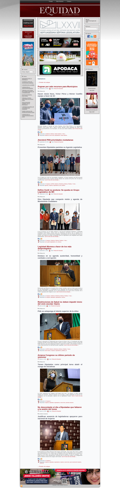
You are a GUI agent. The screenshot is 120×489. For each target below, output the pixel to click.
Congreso (48, 184)
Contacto (69, 1)
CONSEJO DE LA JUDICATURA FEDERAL (27, 88)
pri (66, 350)
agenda (46, 185)
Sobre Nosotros (59, 1)
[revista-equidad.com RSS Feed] (21, 486)
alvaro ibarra (47, 350)
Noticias (52, 133)
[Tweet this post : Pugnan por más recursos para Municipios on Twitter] (40, 132)
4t (45, 297)
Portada (51, 1)
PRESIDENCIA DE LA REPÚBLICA (27, 79)
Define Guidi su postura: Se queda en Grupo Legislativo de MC (58, 191)
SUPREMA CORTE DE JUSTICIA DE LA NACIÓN (27, 82)
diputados (53, 297)
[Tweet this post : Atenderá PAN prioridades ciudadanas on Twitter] (40, 182)
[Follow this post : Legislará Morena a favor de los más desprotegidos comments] (41, 294)
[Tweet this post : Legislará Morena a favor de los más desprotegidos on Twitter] (40, 294)
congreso (51, 185)
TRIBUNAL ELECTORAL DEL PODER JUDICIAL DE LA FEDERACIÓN (28, 91)
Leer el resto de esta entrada (52, 180)
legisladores (57, 135)
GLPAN (52, 184)
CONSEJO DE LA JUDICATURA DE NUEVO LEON (28, 115)
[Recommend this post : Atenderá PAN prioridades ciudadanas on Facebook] (38, 182)
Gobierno (48, 133)
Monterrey (61, 184)
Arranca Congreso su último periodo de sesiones (56, 356)
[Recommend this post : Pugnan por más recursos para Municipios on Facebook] (38, 132)
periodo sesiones (69, 402)
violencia (42, 463)
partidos (63, 185)
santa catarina (64, 135)
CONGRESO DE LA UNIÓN (28, 85)
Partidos (70, 184)
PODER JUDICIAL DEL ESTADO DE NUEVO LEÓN (28, 112)
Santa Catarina (58, 133)
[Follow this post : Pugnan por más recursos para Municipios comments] (41, 132)
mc (56, 242)
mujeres (62, 462)
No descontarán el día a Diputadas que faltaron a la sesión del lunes (60, 408)
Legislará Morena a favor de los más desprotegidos (54, 247)
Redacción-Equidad (58, 88)
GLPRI (47, 349)
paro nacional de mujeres (75, 462)
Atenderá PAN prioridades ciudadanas (55, 140)
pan (60, 185)
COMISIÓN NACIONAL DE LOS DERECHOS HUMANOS (28, 108)
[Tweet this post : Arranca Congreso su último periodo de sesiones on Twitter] (40, 399)
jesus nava (51, 135)
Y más (63, 133)
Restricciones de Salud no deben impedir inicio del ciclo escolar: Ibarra (60, 303)
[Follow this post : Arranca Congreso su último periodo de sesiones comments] (41, 399)
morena (59, 242)
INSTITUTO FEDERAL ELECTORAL (27, 95)
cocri (46, 242)
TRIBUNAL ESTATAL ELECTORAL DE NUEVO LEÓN (27, 99)
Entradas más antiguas (44, 82)
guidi (48, 242)
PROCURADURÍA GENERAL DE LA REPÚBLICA (26, 103)
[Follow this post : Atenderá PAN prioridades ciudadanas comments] (41, 182)
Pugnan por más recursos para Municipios (57, 86)
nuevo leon (62, 402)
